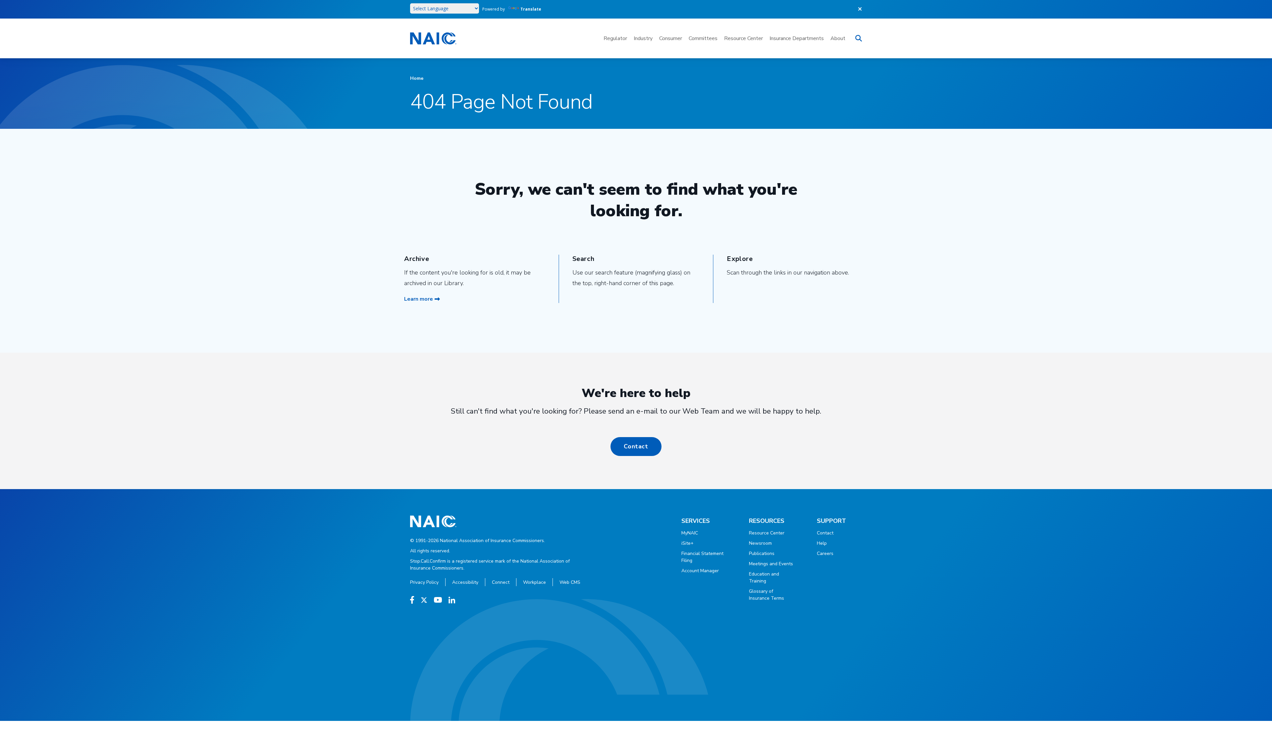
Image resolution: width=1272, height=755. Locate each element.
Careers (825, 553)
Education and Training (764, 577)
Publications (761, 553)
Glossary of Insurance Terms (766, 594)
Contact (636, 446)
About (837, 38)
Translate (530, 9)
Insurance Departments (796, 38)
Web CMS (569, 582)
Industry (643, 38)
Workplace (534, 582)
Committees (703, 38)
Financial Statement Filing (702, 557)
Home (416, 78)
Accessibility (465, 582)
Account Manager (700, 571)
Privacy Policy (424, 582)
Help (822, 543)
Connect (500, 582)
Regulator (615, 38)
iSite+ (687, 543)
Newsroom (760, 543)
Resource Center (743, 38)
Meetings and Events (771, 564)
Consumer (670, 38)
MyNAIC (689, 533)
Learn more (418, 299)
